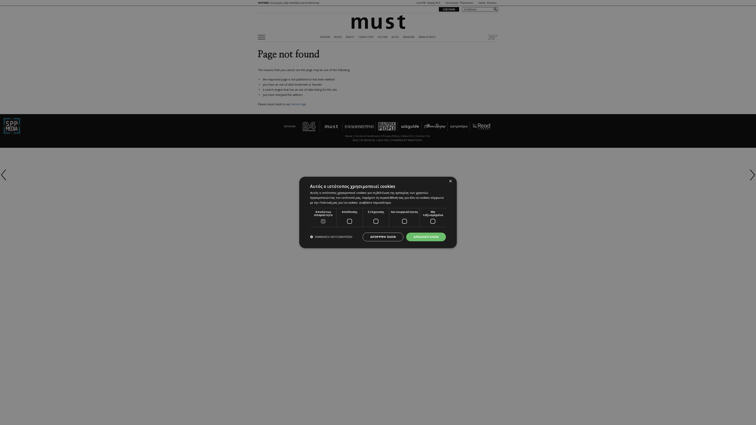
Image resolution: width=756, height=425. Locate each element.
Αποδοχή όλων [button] (426, 237)
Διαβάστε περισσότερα (375, 202)
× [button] (450, 181)
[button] (331, 237)
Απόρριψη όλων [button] (383, 237)
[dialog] (378, 212)
